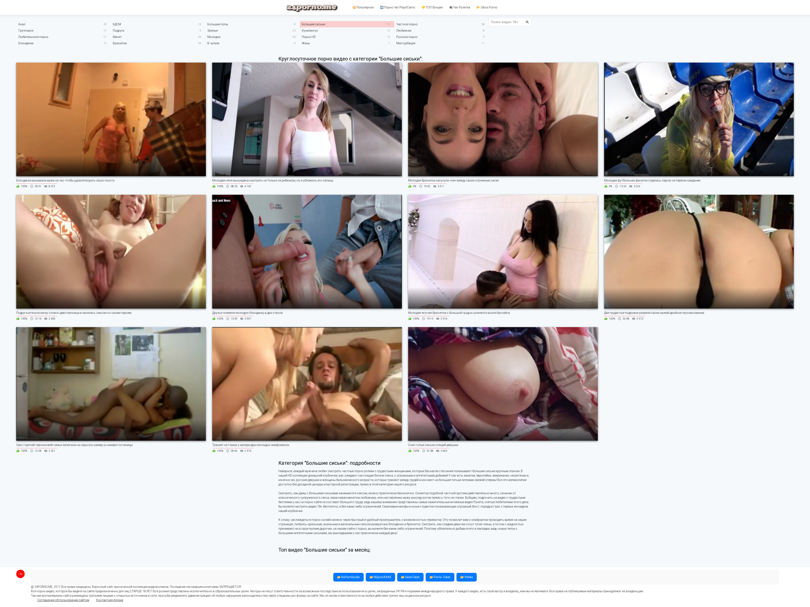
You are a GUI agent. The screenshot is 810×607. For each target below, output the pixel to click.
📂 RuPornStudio (348, 577)
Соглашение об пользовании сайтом (63, 600)
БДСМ (117, 24)
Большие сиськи (313, 24)
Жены (306, 43)
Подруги (118, 30)
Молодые (213, 37)
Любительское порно (33, 37)
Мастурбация (405, 43)
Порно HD (309, 37)
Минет (117, 37)
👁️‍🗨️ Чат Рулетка (459, 7)
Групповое (25, 30)
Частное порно (407, 24)
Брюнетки (120, 43)
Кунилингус (310, 30)
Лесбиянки (403, 30)
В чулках (213, 43)
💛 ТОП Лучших (432, 7)
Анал (21, 24)
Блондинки (26, 43)
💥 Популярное (363, 7)
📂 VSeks (466, 577)
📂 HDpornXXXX (380, 577)
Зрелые (212, 30)
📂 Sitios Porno (487, 7)
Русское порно (406, 37)
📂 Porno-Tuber (440, 577)
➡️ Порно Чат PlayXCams (397, 7)
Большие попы (217, 24)
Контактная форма (109, 600)
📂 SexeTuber (410, 577)
